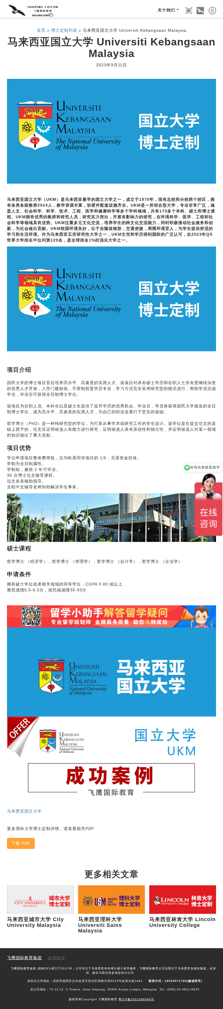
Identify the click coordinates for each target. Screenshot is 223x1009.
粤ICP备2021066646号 (136, 999)
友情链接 (56, 958)
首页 (41, 31)
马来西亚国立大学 (24, 811)
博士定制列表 (64, 31)
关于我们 (166, 10)
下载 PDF (20, 843)
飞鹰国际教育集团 (24, 958)
